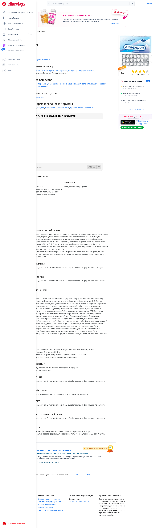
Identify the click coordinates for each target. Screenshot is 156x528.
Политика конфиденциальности (50, 502)
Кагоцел (44, 70)
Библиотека (20, 34)
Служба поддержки (45, 507)
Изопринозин (63, 107)
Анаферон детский (85, 70)
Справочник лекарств (20, 12)
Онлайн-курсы (13, 29)
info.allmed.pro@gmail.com (79, 501)
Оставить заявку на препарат (49, 499)
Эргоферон (54, 70)
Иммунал (72, 70)
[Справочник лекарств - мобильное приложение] (41, 212)
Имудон (40, 107)
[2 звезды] (136, 71)
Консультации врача (16, 51)
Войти (149, 3)
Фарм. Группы (13, 18)
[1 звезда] (132, 71)
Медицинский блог (15, 40)
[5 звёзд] (147, 71)
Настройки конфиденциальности (50, 510)
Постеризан (50, 107)
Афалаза (63, 70)
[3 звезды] (140, 71)
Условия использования (47, 504)
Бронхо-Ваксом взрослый (81, 107)
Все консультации (134, 109)
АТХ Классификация (16, 23)
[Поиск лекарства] (132, 3)
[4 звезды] (143, 71)
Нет (88, 475)
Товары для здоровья (16, 45)
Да (77, 475)
